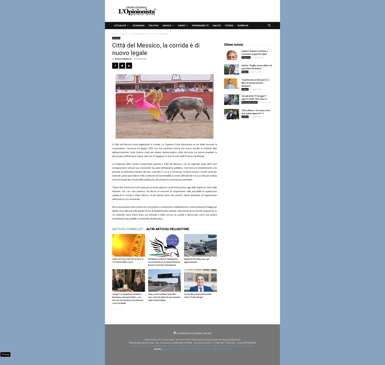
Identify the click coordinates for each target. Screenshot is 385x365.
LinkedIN (205, 349)
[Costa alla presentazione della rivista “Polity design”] (200, 280)
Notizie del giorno (227, 345)
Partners (206, 345)
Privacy (241, 345)
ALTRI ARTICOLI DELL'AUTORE (167, 229)
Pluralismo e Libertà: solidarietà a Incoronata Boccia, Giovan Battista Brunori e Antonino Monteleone (164, 262)
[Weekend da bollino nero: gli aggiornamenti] (200, 245)
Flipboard (194, 349)
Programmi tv (200, 25)
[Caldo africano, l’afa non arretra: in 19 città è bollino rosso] (128, 245)
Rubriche (243, 25)
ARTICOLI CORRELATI (127, 229)
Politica (154, 25)
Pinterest (216, 349)
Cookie (250, 345)
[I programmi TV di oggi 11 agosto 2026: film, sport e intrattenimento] (231, 99)
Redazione (184, 345)
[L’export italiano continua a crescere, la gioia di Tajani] (231, 55)
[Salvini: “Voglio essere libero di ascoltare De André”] (231, 69)
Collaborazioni (159, 345)
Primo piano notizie (249, 102)
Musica (167, 25)
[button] (269, 25)
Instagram (182, 349)
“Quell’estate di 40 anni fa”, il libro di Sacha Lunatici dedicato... (256, 83)
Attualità (120, 25)
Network (195, 345)
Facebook (167, 349)
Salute (217, 25)
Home (114, 33)
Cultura (245, 89)
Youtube (227, 349)
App (214, 345)
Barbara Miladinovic (123, 59)
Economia (139, 25)
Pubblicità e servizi (140, 345)
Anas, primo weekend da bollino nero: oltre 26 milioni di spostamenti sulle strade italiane (164, 297)
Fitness (229, 25)
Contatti (173, 345)
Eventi (181, 25)
